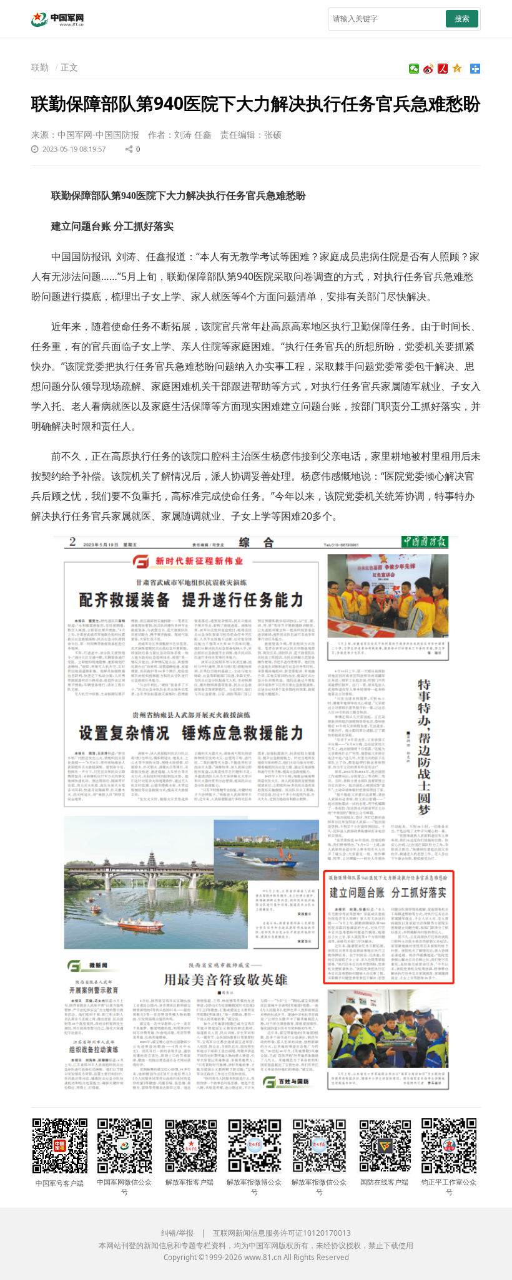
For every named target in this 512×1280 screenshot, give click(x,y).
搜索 (462, 18)
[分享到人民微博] (443, 69)
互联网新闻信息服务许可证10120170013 (282, 1233)
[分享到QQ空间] (457, 69)
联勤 (40, 67)
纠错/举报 (177, 1233)
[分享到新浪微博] (428, 69)
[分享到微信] (414, 69)
